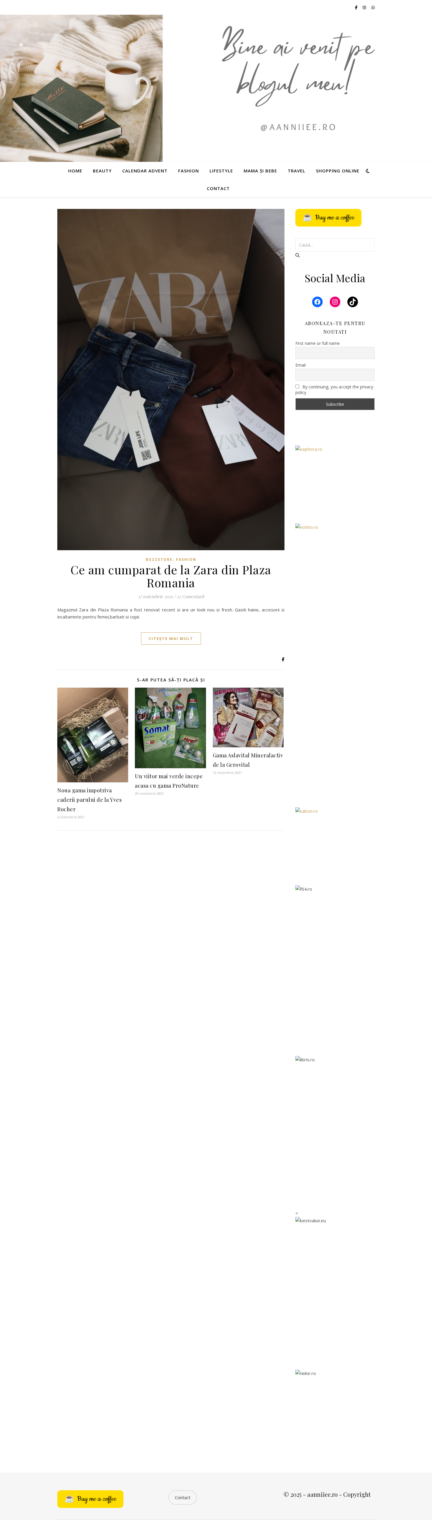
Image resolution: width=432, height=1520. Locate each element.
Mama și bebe (260, 171)
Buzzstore (159, 559)
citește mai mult (171, 638)
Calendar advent (145, 171)
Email (300, 365)
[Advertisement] (335, 707)
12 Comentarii (190, 596)
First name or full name (317, 343)
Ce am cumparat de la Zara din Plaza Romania (171, 576)
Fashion (188, 171)
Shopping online (337, 171)
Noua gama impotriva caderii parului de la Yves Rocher (89, 800)
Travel (296, 171)
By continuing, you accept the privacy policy (334, 389)
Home (75, 171)
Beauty (102, 171)
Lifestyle (221, 171)
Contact (218, 188)
